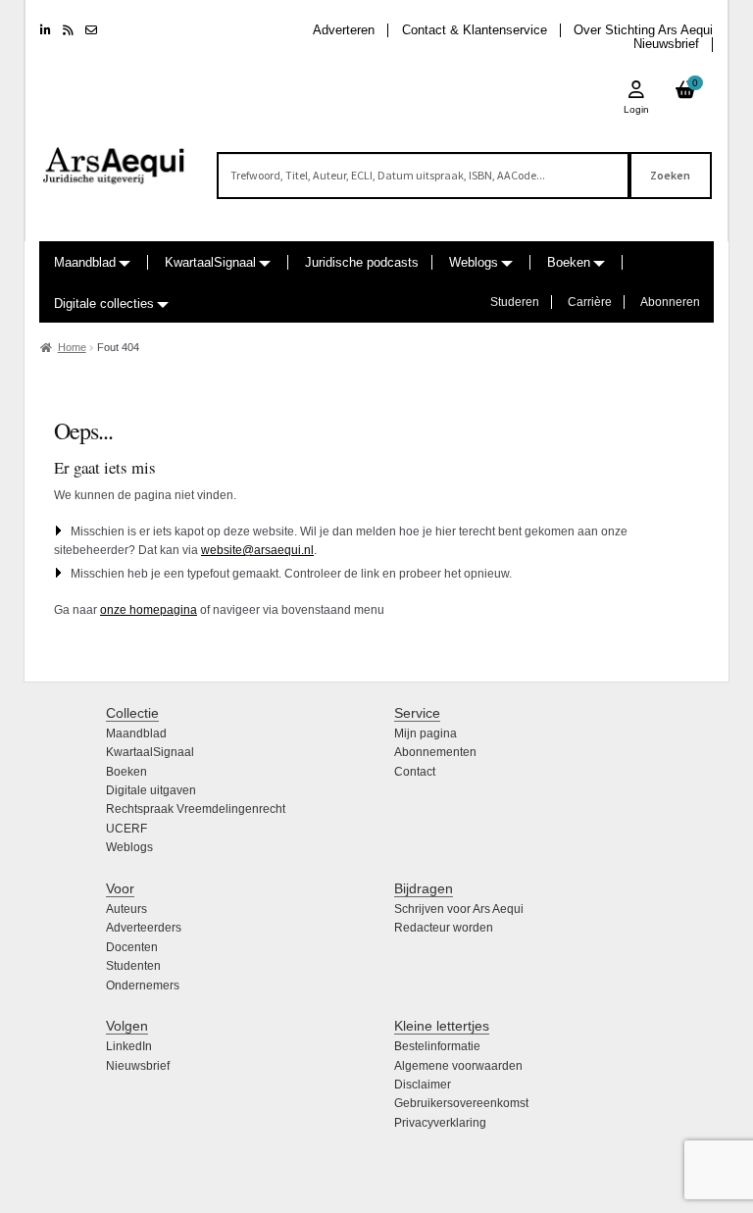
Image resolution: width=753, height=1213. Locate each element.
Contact (414, 772)
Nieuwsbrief (666, 43)
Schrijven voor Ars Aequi (459, 909)
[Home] (114, 156)
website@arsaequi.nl (257, 550)
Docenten (132, 947)
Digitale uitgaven (151, 790)
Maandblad (85, 262)
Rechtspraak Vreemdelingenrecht (195, 809)
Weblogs (473, 262)
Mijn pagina (425, 733)
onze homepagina (148, 610)
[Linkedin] (45, 30)
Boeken (568, 262)
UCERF (126, 828)
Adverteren (344, 30)
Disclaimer (422, 1084)
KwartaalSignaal (210, 262)
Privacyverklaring (440, 1123)
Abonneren (670, 302)
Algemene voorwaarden (458, 1066)
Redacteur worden (443, 928)
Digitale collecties (104, 303)
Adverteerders (143, 928)
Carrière (590, 302)
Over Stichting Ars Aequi (643, 30)
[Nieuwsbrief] (91, 30)
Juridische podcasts (362, 262)
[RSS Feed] (68, 30)
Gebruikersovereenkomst (461, 1103)
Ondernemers (142, 985)
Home (72, 347)
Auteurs (126, 909)
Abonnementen (435, 752)
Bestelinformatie (437, 1046)
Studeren (514, 302)
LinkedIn (129, 1046)
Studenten (133, 966)
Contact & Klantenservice (474, 30)
